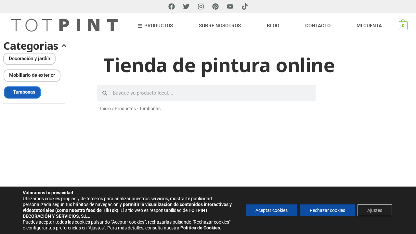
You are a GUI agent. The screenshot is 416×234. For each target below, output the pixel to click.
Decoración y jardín (29, 58)
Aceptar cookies (271, 210)
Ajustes (374, 210)
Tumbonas (24, 92)
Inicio (105, 108)
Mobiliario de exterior (32, 75)
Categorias (30, 46)
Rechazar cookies (327, 210)
